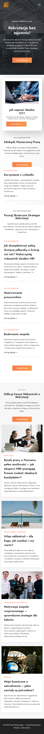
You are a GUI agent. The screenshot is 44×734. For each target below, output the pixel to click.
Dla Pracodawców (11, 241)
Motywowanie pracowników (13, 295)
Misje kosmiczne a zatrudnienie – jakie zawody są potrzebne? (19, 685)
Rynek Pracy (9, 456)
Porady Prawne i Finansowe (15, 532)
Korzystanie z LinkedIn (19, 175)
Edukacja (7, 677)
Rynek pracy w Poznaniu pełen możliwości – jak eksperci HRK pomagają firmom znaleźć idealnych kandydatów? (20, 469)
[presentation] (22, 438)
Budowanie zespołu (16, 334)
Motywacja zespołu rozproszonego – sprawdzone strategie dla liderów (20, 613)
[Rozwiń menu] (39, 5)
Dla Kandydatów (10, 170)
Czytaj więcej (10, 196)
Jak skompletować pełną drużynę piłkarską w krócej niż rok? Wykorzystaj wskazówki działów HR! (21, 252)
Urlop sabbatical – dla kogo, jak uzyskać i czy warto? (19, 540)
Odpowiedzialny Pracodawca (15, 602)
